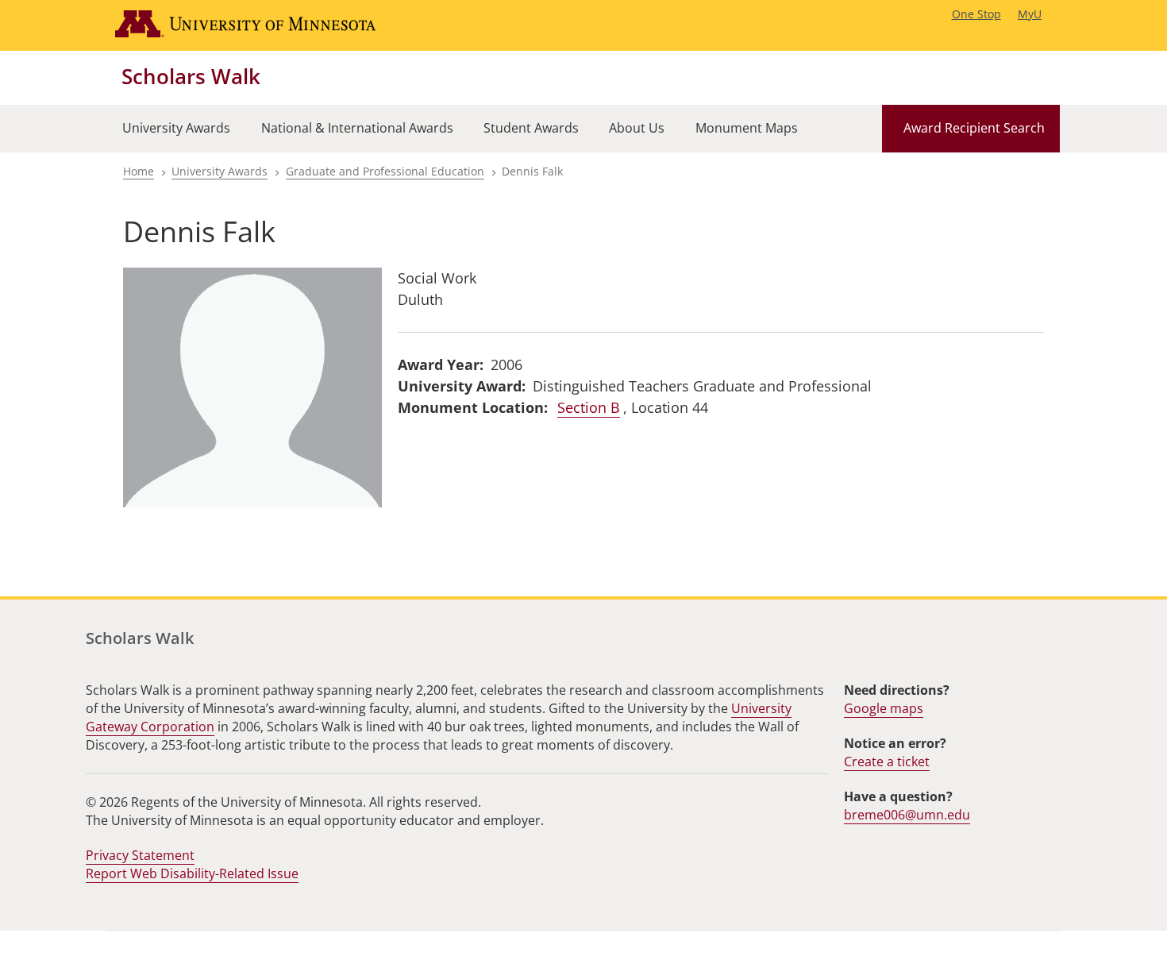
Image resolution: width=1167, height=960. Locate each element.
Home (138, 171)
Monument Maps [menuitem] (746, 128)
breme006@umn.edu (907, 814)
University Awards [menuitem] (176, 128)
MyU (1030, 13)
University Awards (219, 171)
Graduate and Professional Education (385, 171)
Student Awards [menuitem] (531, 128)
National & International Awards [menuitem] (357, 128)
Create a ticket (887, 761)
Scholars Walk (190, 76)
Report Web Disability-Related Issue (192, 873)
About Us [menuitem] (636, 128)
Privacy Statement (140, 855)
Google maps (883, 708)
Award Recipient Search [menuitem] (974, 128)
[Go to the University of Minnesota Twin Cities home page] (260, 25)
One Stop (976, 13)
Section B (588, 407)
